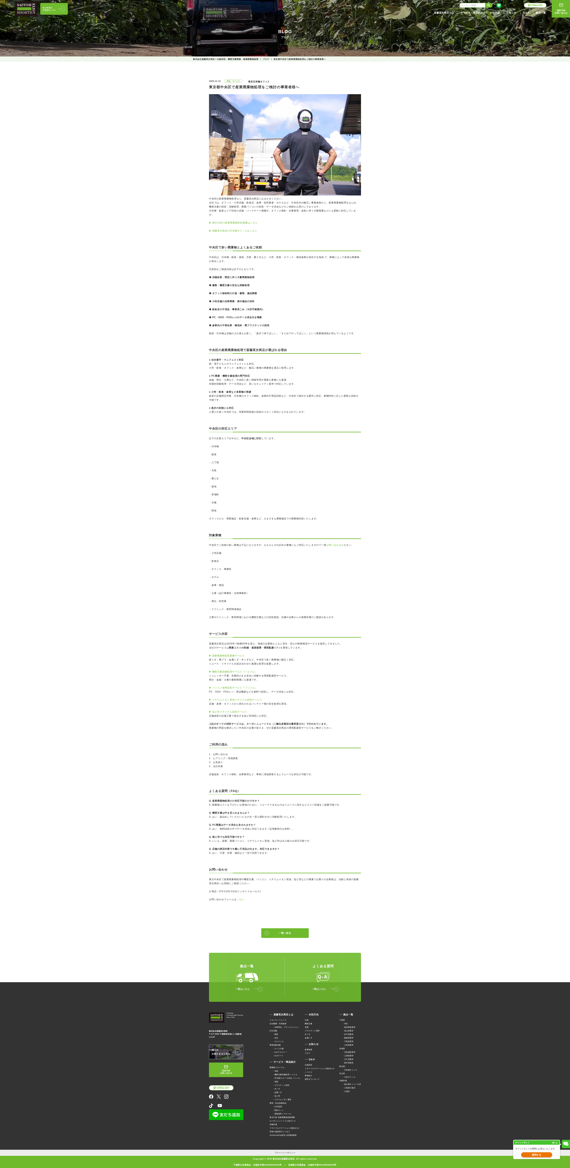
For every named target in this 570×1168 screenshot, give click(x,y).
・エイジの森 (278, 1049)
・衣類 (275, 1082)
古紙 (306, 1020)
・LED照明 (277, 1107)
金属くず (308, 1038)
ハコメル (308, 1072)
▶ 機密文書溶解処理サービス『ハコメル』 (233, 671)
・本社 (345, 1024)
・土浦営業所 (348, 1056)
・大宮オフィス (348, 1077)
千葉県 (342, 1020)
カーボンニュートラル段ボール (283, 1121)
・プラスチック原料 (281, 1085)
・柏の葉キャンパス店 (351, 1084)
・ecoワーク (278, 1056)
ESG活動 (273, 1031)
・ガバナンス (278, 1041)
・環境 (275, 1034)
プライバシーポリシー (285, 1153)
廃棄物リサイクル (277, 1067)
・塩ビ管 (276, 1096)
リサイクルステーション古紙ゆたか (285, 1128)
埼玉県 (342, 1073)
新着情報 (308, 1050)
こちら (240, 899)
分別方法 (314, 1014)
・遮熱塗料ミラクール (282, 1114)
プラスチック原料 (312, 1031)
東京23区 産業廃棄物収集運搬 (282, 1117)
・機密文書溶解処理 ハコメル (285, 1075)
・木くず (276, 1089)
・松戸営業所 (348, 1034)
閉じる (555, 1143)
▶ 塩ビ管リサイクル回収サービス (228, 712)
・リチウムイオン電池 (282, 1099)
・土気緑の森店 (348, 1088)
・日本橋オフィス (349, 1070)
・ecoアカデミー (280, 1052)
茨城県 (342, 1049)
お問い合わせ (333, 545)
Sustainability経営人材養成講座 (283, 1135)
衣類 (306, 1027)
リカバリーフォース (278, 1020)
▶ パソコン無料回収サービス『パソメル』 (233, 687)
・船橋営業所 (348, 1038)
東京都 (342, 1066)
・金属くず (277, 1092)
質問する (536, 1155)
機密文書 (308, 1024)
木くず (307, 1034)
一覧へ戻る (285, 933)
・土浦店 (346, 1091)
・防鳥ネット (278, 1110)
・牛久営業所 (348, 1059)
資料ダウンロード (312, 1079)
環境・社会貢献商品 (278, 1103)
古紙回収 (308, 1065)
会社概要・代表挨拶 (278, 1024)
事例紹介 (308, 1076)
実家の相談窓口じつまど (280, 1132)
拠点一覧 (348, 1014)
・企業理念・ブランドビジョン (286, 1027)
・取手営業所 (348, 1063)
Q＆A (312, 1059)
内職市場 (273, 1124)
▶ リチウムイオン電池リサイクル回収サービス (235, 700)
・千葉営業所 (348, 1041)
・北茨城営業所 (348, 1052)
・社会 (275, 1038)
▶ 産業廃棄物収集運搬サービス (227, 655)
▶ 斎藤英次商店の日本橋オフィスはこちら (233, 230)
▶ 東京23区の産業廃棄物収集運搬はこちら (233, 222)
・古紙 (275, 1071)
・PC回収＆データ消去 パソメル (286, 1078)
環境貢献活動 (275, 1045)
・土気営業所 (348, 1045)
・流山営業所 (348, 1031)
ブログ (307, 1053)
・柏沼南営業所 (348, 1027)
